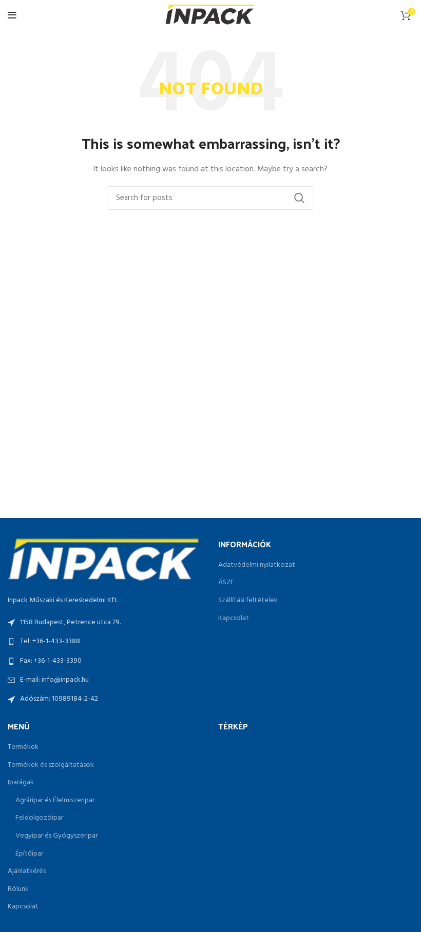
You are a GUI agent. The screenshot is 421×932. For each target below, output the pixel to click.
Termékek (23, 747)
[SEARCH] (299, 198)
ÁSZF (226, 583)
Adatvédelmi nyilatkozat (256, 565)
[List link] (105, 641)
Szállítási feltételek (248, 601)
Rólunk (18, 889)
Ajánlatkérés (27, 871)
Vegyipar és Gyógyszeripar (56, 836)
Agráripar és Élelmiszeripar (54, 801)
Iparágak (21, 783)
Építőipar (29, 854)
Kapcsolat (233, 618)
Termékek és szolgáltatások (51, 765)
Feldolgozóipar (39, 818)
